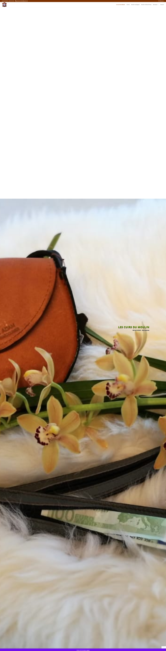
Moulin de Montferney (146, 4)
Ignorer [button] (88, 650)
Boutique (155, 4)
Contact (162, 4)
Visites (128, 4)
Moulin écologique (135, 4)
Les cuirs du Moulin (120, 4)
